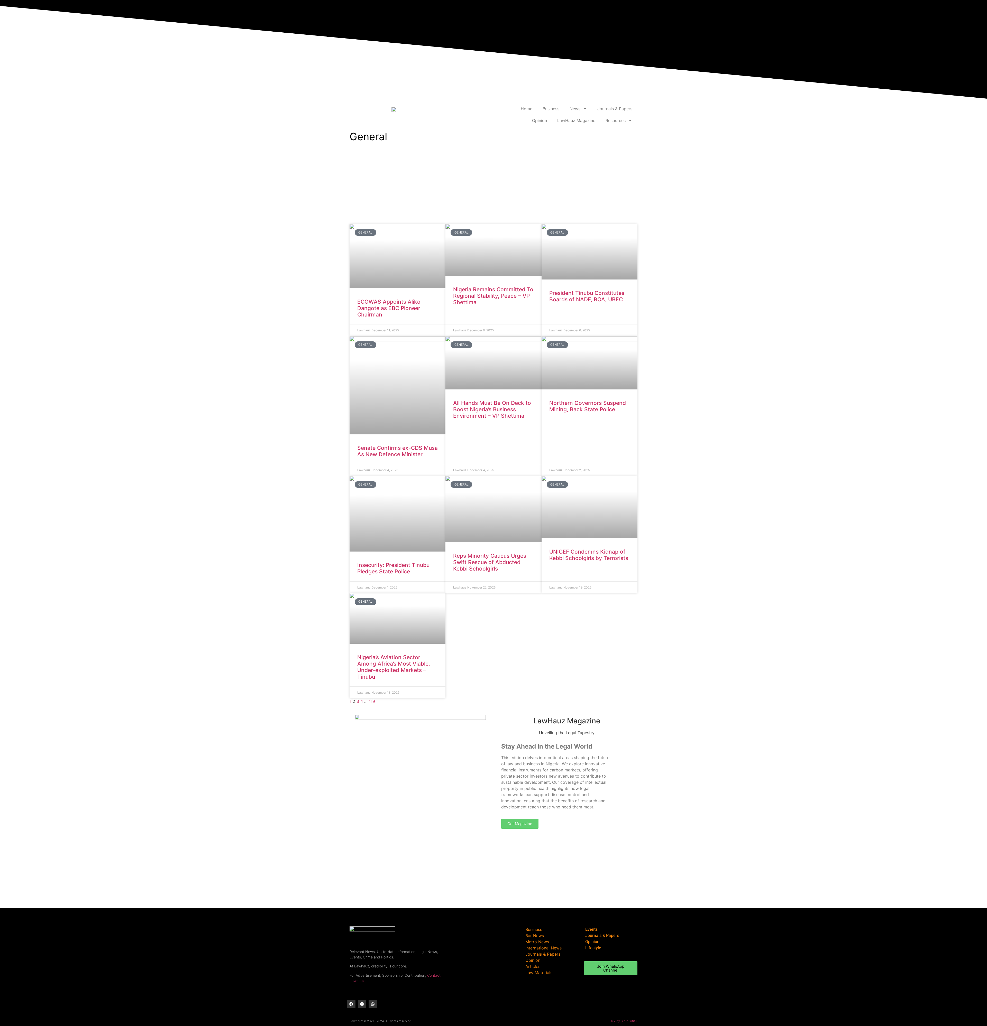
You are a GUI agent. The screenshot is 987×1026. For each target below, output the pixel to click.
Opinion (539, 120)
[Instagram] (362, 1004)
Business (551, 108)
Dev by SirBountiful (623, 1021)
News (575, 108)
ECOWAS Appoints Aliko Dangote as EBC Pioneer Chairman (389, 308)
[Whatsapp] (373, 1004)
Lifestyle (593, 948)
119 (372, 701)
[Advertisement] (493, 183)
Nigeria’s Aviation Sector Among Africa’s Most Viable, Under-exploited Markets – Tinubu (393, 667)
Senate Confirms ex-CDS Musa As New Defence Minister (397, 451)
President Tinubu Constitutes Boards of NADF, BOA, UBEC (586, 296)
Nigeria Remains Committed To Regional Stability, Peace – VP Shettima (493, 295)
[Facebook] (351, 1004)
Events (591, 929)
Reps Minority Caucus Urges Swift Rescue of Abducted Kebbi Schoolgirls (489, 562)
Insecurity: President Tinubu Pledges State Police (393, 568)
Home (526, 108)
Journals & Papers (614, 108)
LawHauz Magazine (576, 120)
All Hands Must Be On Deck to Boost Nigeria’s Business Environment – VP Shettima (492, 409)
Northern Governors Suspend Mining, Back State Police (587, 406)
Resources (616, 120)
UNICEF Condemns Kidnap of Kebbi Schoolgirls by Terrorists (588, 554)
